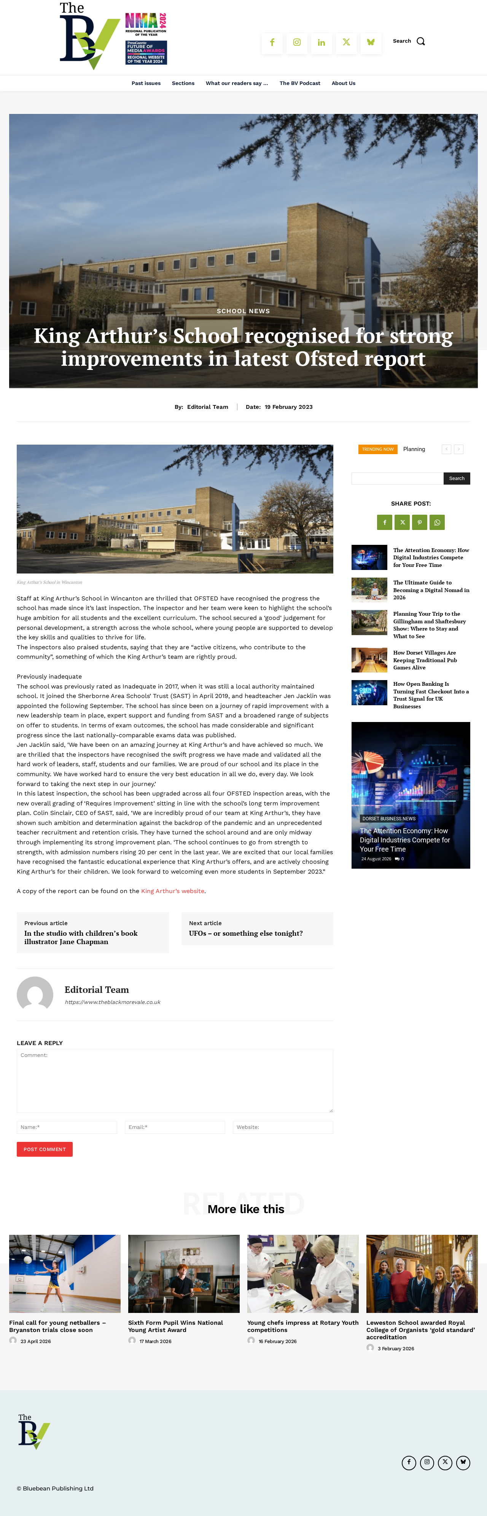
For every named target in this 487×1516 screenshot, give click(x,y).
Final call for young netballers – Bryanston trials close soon (57, 1326)
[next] (458, 449)
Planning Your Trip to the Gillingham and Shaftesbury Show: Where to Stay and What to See (429, 625)
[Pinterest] (419, 522)
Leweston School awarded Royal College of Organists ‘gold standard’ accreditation (420, 1330)
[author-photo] (14, 1341)
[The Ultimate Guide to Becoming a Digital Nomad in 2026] (369, 590)
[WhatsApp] (437, 522)
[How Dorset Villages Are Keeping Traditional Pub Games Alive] (369, 660)
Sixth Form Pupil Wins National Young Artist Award (175, 1326)
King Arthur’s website (172, 891)
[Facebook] (272, 43)
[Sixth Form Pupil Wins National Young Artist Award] (184, 1274)
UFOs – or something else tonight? (246, 933)
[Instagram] (296, 43)
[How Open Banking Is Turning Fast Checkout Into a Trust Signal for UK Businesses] (369, 692)
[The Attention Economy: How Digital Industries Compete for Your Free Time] (369, 557)
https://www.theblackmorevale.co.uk (112, 1002)
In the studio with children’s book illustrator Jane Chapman (81, 937)
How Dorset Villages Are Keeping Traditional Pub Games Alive (425, 660)
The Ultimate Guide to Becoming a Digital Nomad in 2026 (431, 590)
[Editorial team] (35, 995)
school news (243, 311)
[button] (411, 40)
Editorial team (207, 406)
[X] (346, 43)
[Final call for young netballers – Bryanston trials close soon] (65, 1274)
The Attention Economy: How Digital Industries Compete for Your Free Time (431, 557)
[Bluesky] (371, 43)
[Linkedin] (321, 43)
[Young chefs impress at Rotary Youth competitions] (303, 1274)
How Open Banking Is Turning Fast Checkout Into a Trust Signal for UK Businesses (431, 695)
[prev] (446, 449)
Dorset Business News (389, 818)
